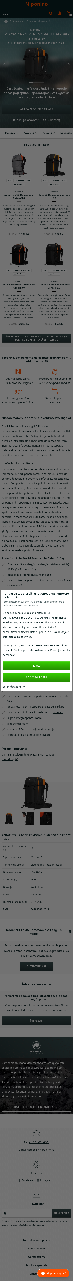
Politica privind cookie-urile (30, 650)
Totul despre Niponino (36, 1240)
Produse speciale (36, 1265)
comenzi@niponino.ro (40, 1150)
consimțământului (35, 1224)
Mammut (36, 894)
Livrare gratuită (16, 398)
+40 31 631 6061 (39, 1142)
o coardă (51, 546)
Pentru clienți (36, 1248)
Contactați (36, 1274)
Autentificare (59, 13)
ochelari (58, 712)
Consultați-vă (36, 1257)
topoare (36, 707)
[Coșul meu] (68, 13)
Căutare (50, 13)
